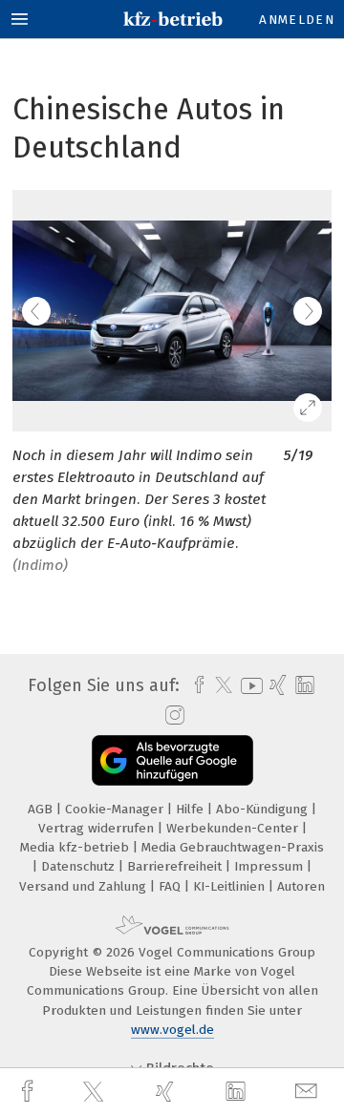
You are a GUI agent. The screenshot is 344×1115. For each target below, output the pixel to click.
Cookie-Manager (116, 809)
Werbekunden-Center (234, 828)
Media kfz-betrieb (76, 847)
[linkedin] (238, 1092)
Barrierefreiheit (176, 866)
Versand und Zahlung (84, 886)
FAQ (171, 886)
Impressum (270, 866)
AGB (42, 809)
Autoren (301, 886)
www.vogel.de (172, 1029)
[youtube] (248, 686)
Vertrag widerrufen (98, 828)
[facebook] (29, 1091)
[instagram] (172, 715)
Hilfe (191, 809)
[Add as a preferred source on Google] (172, 760)
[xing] (167, 1092)
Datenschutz (79, 866)
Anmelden (296, 19)
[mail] (308, 1091)
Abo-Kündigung (264, 809)
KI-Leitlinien (231, 886)
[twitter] (95, 1092)
